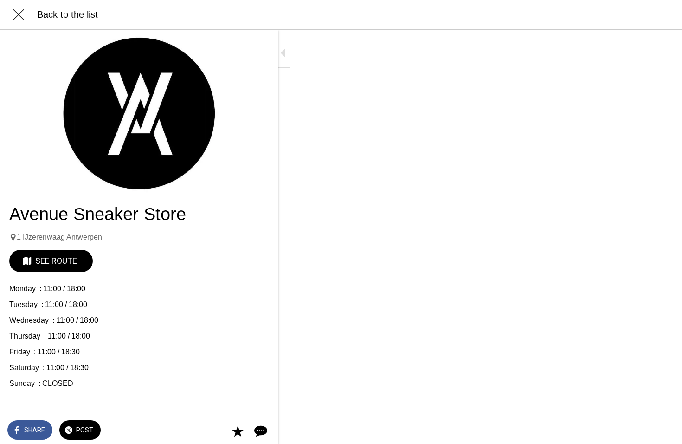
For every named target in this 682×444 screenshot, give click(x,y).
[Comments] (260, 431)
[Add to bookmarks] (237, 431)
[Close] (18, 14)
